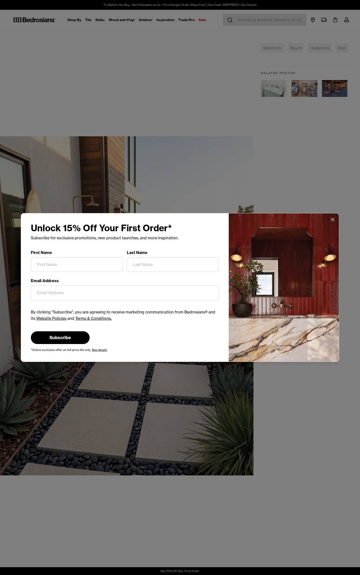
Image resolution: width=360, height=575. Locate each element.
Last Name (137, 252)
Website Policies (51, 318)
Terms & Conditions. (93, 318)
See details (99, 350)
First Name (41, 252)
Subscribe (60, 337)
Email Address (45, 280)
